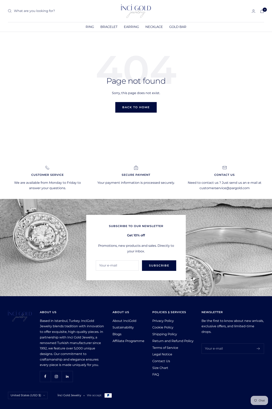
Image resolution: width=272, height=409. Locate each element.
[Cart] (262, 11)
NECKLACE (154, 27)
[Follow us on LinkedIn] (67, 376)
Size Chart (160, 368)
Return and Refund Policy (173, 341)
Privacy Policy (163, 321)
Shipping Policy (164, 334)
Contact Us (161, 361)
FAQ (155, 374)
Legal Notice (162, 354)
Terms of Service (165, 348)
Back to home (136, 107)
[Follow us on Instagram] (56, 376)
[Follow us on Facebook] (45, 376)
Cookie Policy (162, 327)
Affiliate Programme (128, 341)
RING (90, 27)
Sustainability (123, 327)
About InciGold (124, 321)
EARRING (131, 27)
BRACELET (108, 27)
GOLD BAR (177, 27)
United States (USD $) (26, 395)
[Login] (253, 11)
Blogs (117, 334)
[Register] (258, 348)
